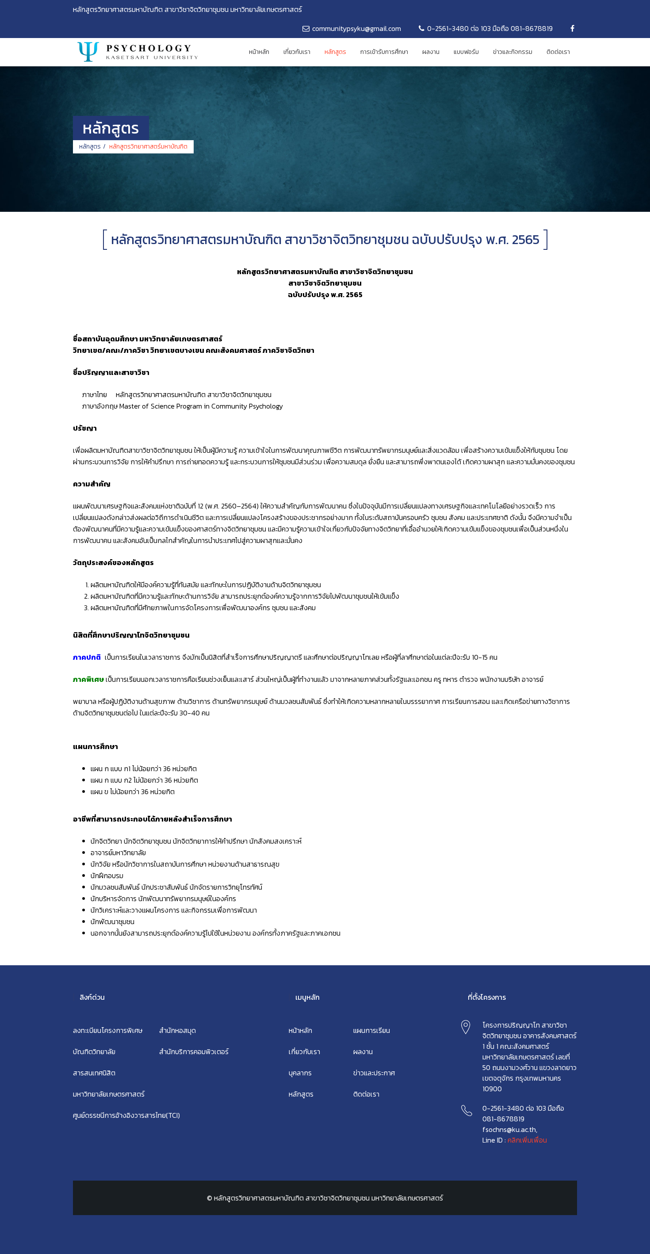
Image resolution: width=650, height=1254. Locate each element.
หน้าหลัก (259, 52)
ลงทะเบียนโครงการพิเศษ (107, 1030)
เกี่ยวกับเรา (296, 52)
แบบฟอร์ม (466, 52)
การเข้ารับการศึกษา (384, 52)
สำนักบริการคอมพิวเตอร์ (194, 1051)
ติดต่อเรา (558, 52)
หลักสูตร (335, 52)
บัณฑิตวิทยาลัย (94, 1051)
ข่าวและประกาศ (374, 1072)
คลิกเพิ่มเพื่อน (527, 1140)
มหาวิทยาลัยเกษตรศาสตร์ (109, 1094)
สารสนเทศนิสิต (94, 1072)
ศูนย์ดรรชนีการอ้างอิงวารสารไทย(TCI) (126, 1115)
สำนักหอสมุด (177, 1030)
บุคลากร (300, 1072)
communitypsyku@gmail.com (356, 28)
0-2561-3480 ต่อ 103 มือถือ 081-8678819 (490, 28)
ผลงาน (431, 52)
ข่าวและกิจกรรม (512, 52)
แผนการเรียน (371, 1030)
